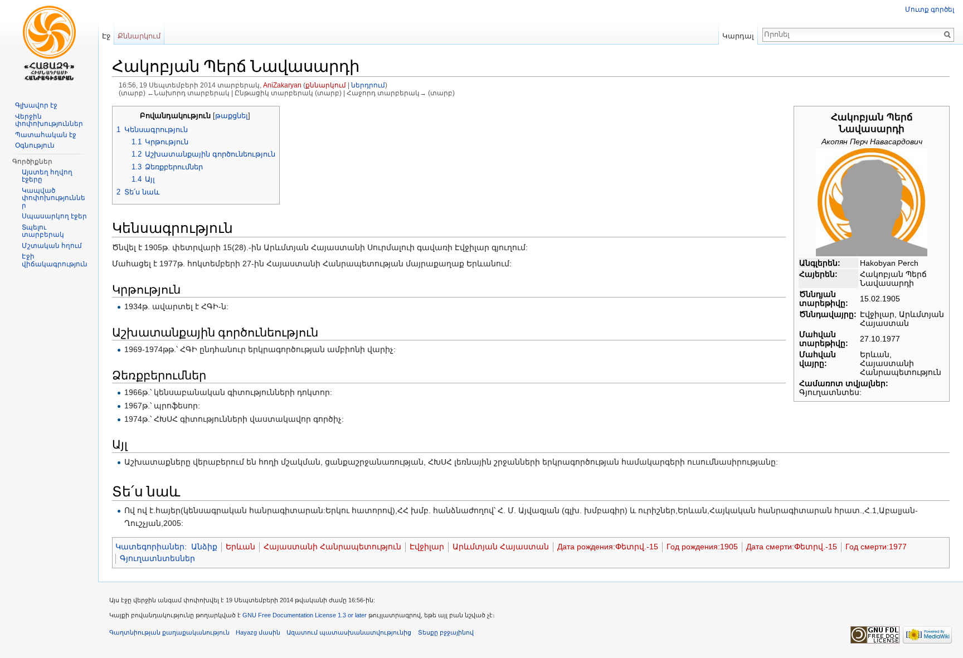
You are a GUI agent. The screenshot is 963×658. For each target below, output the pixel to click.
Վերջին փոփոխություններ (49, 120)
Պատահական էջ (45, 135)
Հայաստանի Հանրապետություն (332, 546)
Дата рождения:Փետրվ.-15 (607, 546)
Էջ (106, 36)
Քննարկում (139, 36)
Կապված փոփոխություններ (53, 198)
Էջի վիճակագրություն (54, 260)
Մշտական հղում (52, 246)
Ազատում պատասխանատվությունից (348, 632)
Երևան (240, 546)
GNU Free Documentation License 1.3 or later (304, 615)
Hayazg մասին (258, 632)
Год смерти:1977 (876, 546)
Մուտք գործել (929, 9)
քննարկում (325, 85)
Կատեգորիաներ (149, 546)
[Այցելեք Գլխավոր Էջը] (49, 44)
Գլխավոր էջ (36, 105)
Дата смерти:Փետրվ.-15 (791, 546)
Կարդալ (738, 36)
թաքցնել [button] (231, 116)
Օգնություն (35, 145)
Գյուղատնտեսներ (157, 558)
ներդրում (368, 85)
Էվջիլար (427, 546)
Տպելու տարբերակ (43, 231)
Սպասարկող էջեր (54, 216)
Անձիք (204, 546)
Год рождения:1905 (702, 546)
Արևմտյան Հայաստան (501, 546)
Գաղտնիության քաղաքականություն (169, 632)
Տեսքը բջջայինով (446, 632)
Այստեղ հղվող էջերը (47, 176)
